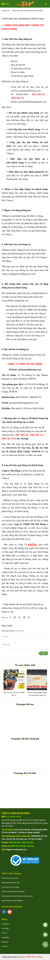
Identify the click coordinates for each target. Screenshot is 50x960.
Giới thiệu (5, 928)
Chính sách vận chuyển (10, 887)
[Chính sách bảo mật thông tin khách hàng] (25, 4)
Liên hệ (4, 946)
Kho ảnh (5, 942)
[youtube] (9, 912)
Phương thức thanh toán (11, 882)
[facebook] (4, 912)
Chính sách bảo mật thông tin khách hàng (17, 896)
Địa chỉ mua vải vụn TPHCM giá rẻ (13, 694)
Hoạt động (5, 937)
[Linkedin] (19, 617)
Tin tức (4, 933)
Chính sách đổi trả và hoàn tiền (13, 891)
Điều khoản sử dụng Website (12, 900)
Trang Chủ (6, 924)
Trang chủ (5, 10)
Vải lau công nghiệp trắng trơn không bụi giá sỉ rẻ (36, 694)
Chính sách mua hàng (10, 878)
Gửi (43, 653)
